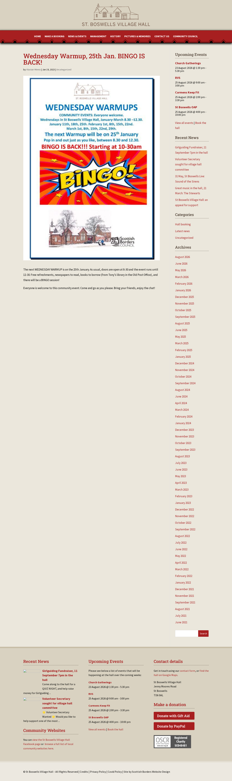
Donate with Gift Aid (173, 716)
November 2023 (184, 436)
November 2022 (184, 516)
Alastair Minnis (33, 69)
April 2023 (181, 483)
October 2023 (183, 443)
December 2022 (184, 509)
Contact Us (161, 36)
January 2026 (183, 290)
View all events (184, 123)
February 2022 (183, 576)
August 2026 (182, 257)
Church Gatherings (188, 63)
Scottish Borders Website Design (151, 771)
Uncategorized (63, 69)
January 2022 (183, 582)
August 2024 (182, 390)
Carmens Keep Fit (187, 92)
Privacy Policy (98, 771)
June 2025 (181, 330)
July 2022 (180, 542)
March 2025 (182, 343)
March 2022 (182, 569)
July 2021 (180, 616)
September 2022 (185, 529)
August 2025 (182, 323)
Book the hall (115, 729)
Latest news (182, 231)
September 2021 (185, 602)
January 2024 (183, 423)
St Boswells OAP (186, 107)
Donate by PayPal (171, 726)
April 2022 (181, 563)
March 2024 (182, 410)
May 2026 (180, 270)
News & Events (77, 36)
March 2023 (182, 489)
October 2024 (183, 376)
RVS (177, 78)
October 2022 (183, 523)
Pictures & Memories (137, 36)
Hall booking (183, 224)
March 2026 (182, 277)
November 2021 (184, 596)
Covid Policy (115, 771)
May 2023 (180, 476)
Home (37, 36)
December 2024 (184, 363)
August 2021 (182, 609)
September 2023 (185, 450)
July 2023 (180, 463)
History (115, 36)
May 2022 (180, 556)
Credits (84, 771)
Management (98, 36)
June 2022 (181, 549)
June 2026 (181, 263)
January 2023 (183, 503)
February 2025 (183, 350)
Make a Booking (54, 36)
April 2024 (181, 403)
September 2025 (185, 317)
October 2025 (183, 310)
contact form (187, 670)
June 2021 (181, 622)
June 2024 (181, 396)
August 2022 (182, 536)
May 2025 (180, 337)
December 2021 (184, 589)
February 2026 (183, 283)
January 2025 (183, 357)
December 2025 (184, 297)
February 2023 (183, 496)
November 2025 (184, 303)
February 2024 (183, 416)
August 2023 (182, 456)
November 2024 (184, 370)
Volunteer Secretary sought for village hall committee (188, 164)
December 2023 (184, 430)
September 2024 (185, 383)
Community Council (185, 36)
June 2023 (181, 469)
